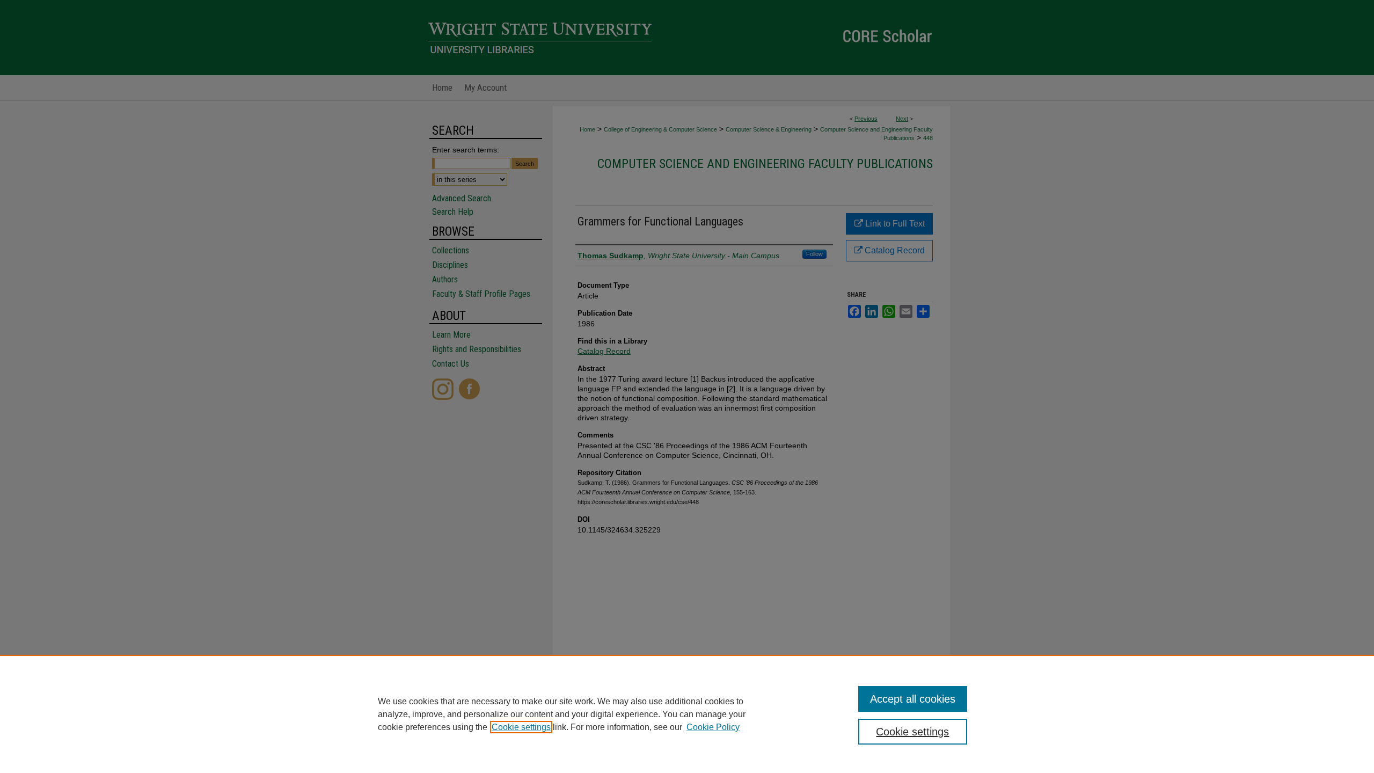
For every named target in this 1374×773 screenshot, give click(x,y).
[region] (687, 714)
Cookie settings (521, 727)
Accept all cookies (912, 699)
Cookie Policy (713, 727)
